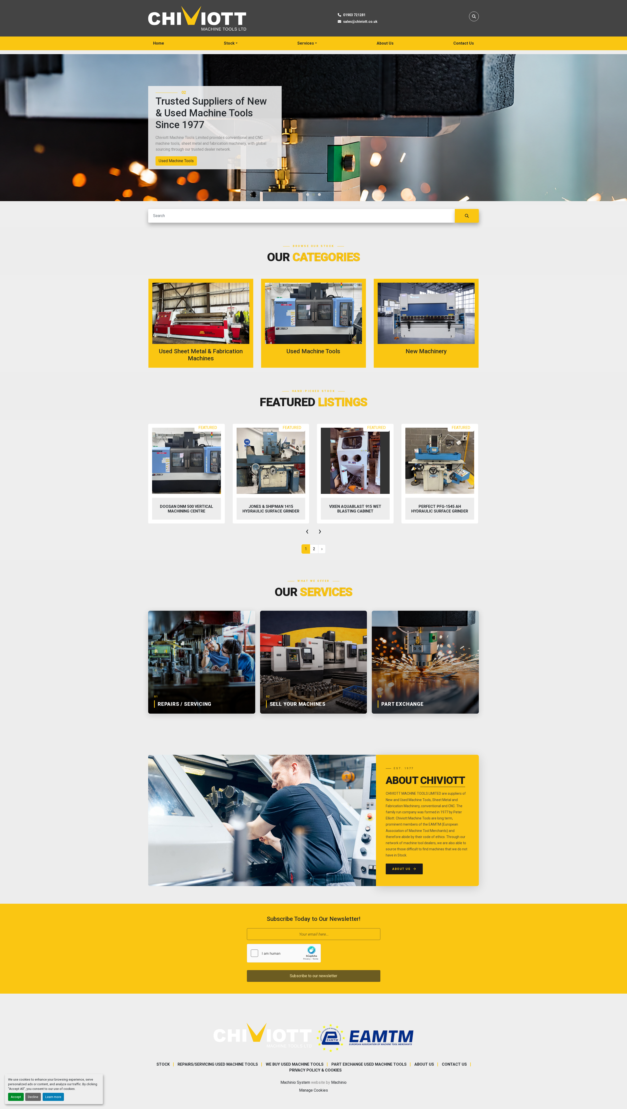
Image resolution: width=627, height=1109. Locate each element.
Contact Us (463, 43)
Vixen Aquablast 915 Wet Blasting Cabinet (271, 508)
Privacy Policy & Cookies (315, 1070)
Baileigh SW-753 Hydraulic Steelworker (439, 508)
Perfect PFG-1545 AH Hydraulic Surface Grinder (355, 508)
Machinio (339, 1082)
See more (203, 323)
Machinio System (295, 1082)
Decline (33, 1097)
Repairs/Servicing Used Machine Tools (218, 1064)
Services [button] (305, 43)
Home (158, 43)
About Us (385, 43)
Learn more (53, 1097)
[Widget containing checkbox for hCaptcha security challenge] (284, 953)
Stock (229, 43)
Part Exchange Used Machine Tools (369, 1064)
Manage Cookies (313, 1090)
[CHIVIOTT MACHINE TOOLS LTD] (263, 1035)
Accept (16, 1097)
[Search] (467, 216)
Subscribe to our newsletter (313, 976)
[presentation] (307, 531)
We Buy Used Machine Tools (295, 1064)
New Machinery (172, 160)
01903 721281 (354, 15)
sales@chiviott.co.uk (360, 22)
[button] (230, 43)
